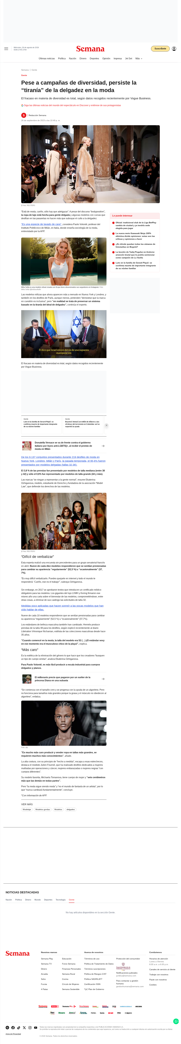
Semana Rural (68, 974)
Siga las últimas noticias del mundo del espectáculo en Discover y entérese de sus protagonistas (72, 105)
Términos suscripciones (94, 969)
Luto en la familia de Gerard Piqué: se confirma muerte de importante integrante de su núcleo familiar (40, 424)
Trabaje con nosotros (158, 974)
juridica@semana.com (126, 976)
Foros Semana (68, 964)
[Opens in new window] (13, 1027)
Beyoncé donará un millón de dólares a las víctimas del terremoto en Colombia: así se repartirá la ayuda (82, 424)
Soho (43, 979)
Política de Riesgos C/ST (95, 974)
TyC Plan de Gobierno (94, 989)
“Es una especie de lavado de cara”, (42, 224)
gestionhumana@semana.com (130, 986)
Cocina (65, 979)
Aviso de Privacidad (16, 1034)
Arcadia (44, 974)
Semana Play (47, 959)
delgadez (71, 809)
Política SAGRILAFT (93, 979)
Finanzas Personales (71, 969)
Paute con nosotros (158, 979)
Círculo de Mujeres (70, 984)
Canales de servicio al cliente (162, 969)
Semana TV (46, 964)
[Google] (7, 1027)
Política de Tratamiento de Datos (99, 964)
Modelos (58, 809)
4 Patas (44, 989)
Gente (34, 70)
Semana (25, 70)
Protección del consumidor (128, 959)
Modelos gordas (42, 809)
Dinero (44, 969)
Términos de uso (91, 959)
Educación (66, 959)
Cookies (153, 985)
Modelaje (27, 809)
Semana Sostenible (70, 989)
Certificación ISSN (92, 984)
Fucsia (44, 984)
